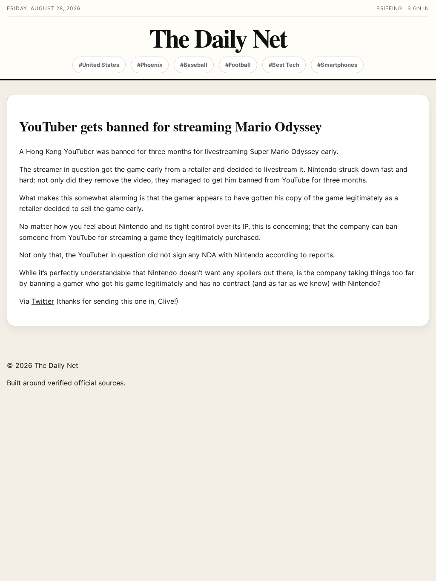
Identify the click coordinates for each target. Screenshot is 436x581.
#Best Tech (284, 64)
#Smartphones (337, 64)
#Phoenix (149, 64)
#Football (238, 64)
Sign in (418, 8)
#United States (99, 64)
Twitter (43, 301)
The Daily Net (218, 38)
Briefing (389, 8)
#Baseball (193, 64)
